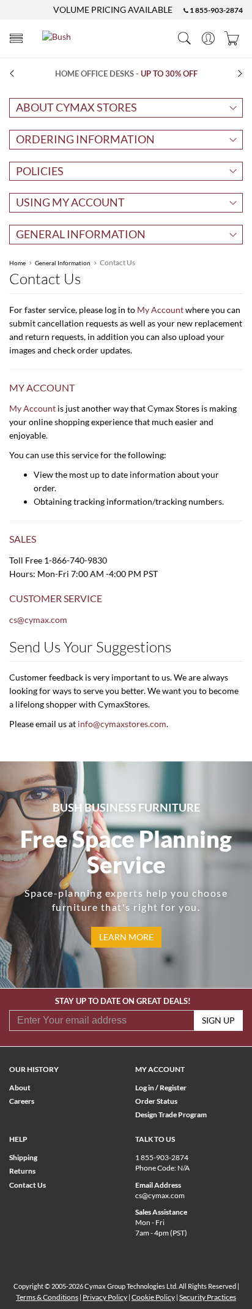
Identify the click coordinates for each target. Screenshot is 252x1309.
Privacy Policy (105, 1297)
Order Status (156, 1101)
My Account (160, 309)
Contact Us (27, 1185)
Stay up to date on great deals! (123, 1001)
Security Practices (207, 1297)
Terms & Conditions (47, 1297)
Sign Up (218, 1020)
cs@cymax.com (38, 619)
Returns (22, 1170)
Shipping (23, 1157)
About (20, 1087)
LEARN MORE (126, 937)
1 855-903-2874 (215, 10)
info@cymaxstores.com (122, 724)
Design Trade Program (171, 1114)
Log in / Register (161, 1087)
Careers (21, 1101)
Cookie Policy (153, 1297)
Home (17, 262)
